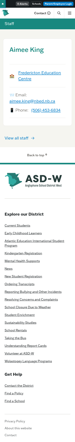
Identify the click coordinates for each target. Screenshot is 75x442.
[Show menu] (69, 13)
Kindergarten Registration (23, 253)
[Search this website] (59, 13)
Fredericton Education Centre (39, 75)
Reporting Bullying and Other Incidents (33, 292)
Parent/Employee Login (58, 3)
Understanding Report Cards (26, 346)
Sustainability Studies (20, 322)
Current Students (17, 225)
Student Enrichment (20, 315)
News (8, 269)
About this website (18, 428)
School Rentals (16, 330)
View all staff (16, 137)
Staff (9, 23)
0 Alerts (22, 4)
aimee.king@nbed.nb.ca (32, 100)
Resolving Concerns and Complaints (31, 299)
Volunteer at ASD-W (19, 353)
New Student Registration (23, 276)
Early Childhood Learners (23, 233)
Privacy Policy (15, 421)
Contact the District (19, 385)
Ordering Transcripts (19, 284)
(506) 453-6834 (46, 110)
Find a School (15, 401)
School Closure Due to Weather (28, 307)
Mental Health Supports (22, 261)
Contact (40, 13)
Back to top (35, 155)
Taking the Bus (15, 338)
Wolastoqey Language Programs (28, 361)
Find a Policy (14, 393)
